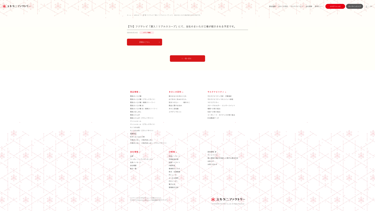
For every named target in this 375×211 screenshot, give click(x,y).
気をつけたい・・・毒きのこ (179, 102)
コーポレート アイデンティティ (141, 159)
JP (366, 6)
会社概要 (133, 165)
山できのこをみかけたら (178, 99)
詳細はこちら (144, 42)
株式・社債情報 (174, 172)
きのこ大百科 (283, 6)
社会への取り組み (214, 112)
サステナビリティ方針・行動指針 (220, 96)
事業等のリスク (174, 168)
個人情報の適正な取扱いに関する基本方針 (223, 158)
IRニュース (173, 175)
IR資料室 (172, 165)
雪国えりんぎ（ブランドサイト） (142, 118)
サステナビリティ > (217, 92)
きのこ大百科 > (176, 92)
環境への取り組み (214, 108)
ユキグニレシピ (335, 6)
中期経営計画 (174, 159)
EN (371, 6)
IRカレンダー (173, 181)
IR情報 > (173, 152)
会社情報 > (135, 152)
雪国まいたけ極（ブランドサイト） (143, 99)
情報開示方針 (174, 187)
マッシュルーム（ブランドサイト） (143, 124)
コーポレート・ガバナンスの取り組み (221, 115)
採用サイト (319, 6)
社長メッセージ (135, 162)
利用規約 (155, 200)
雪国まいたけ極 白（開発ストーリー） (144, 108)
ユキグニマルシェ (175, 112)
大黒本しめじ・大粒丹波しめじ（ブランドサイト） (148, 143)
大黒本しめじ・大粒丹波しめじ (141, 140)
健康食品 (133, 133)
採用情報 (211, 152)
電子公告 (172, 184)
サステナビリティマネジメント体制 (220, 99)
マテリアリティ (213, 102)
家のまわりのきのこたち (178, 96)
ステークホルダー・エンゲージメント (221, 105)
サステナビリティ (297, 6)
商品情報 (272, 6)
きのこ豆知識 (174, 108)
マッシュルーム (135, 121)
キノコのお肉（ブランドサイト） (142, 130)
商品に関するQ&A (175, 105)
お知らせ (211, 161)
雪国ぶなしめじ (135, 112)
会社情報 (309, 6)
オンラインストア (354, 6)
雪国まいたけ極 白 (137, 105)
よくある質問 (174, 178)
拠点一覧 (133, 168)
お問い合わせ (212, 164)
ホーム (129, 15)
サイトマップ (212, 155)
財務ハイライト (174, 162)
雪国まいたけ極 (135, 96)
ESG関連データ (213, 118)
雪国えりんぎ (135, 115)
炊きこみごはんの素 (137, 137)
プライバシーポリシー (143, 200)
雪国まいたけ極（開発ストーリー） (143, 102)
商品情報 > (135, 92)
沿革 (131, 156)
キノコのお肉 (135, 127)
